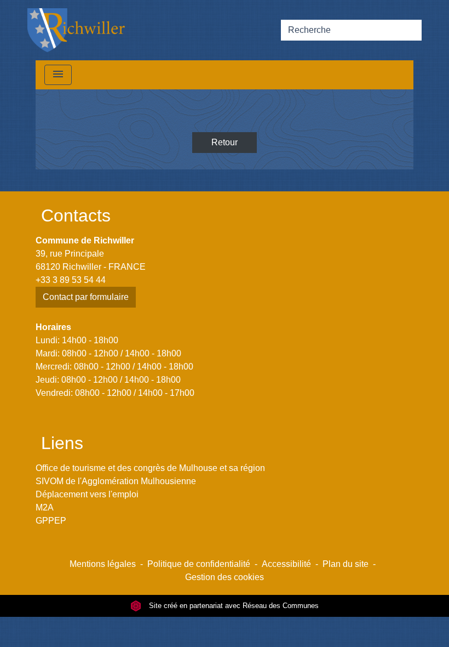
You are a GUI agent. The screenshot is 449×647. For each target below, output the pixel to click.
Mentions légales (103, 564)
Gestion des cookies (224, 577)
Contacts (76, 215)
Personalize (272, 632)
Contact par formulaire (86, 297)
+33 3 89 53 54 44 (71, 280)
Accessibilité (286, 564)
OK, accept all (371, 616)
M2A (45, 507)
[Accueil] (76, 30)
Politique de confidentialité (198, 564)
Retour (224, 142)
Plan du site (346, 564)
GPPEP (51, 520)
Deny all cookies (198, 632)
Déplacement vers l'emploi (87, 494)
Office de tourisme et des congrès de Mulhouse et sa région (150, 468)
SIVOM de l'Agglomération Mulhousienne (116, 481)
